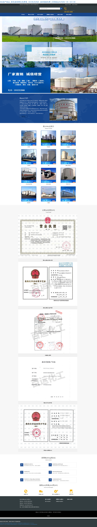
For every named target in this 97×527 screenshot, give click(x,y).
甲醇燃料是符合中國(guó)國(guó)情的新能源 (32, 479)
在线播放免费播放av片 (14, 524)
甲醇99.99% (68, 184)
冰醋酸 (48, 202)
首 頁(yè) (23, 14)
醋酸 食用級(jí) (68, 165)
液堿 (68, 202)
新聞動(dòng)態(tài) (50, 14)
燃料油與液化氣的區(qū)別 (57, 471)
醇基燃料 (28, 202)
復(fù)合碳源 (48, 184)
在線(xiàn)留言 (60, 14)
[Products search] (61, 9)
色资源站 (19, 524)
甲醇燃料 (48, 146)
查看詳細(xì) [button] (23, 116)
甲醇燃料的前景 (27, 471)
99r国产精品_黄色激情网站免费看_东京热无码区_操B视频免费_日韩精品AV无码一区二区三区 (38, 2)
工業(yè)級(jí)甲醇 (29, 184)
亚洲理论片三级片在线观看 (5, 524)
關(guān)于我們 (68, 4)
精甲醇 (29, 146)
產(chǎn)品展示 (40, 14)
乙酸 (48, 165)
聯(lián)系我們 (74, 4)
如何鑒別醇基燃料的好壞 (56, 479)
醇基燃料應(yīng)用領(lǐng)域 (57, 464)
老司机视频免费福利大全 (26, 524)
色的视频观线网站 (34, 524)
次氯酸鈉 (68, 146)
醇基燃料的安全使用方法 (28, 464)
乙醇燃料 (28, 165)
